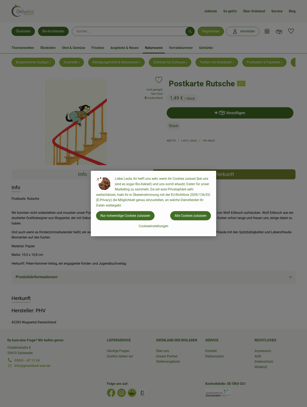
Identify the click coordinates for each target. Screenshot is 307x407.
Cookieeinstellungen (153, 226)
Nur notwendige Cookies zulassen (125, 216)
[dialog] (153, 203)
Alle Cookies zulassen (191, 216)
